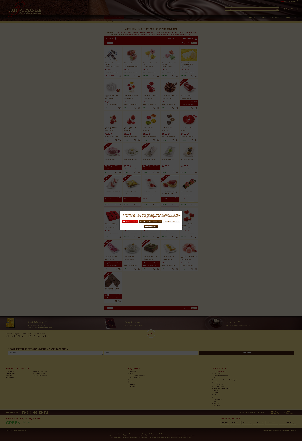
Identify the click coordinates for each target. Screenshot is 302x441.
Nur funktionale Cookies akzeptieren (150, 221)
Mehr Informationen (151, 218)
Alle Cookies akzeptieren (130, 221)
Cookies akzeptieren (151, 226)
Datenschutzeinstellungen (171, 221)
